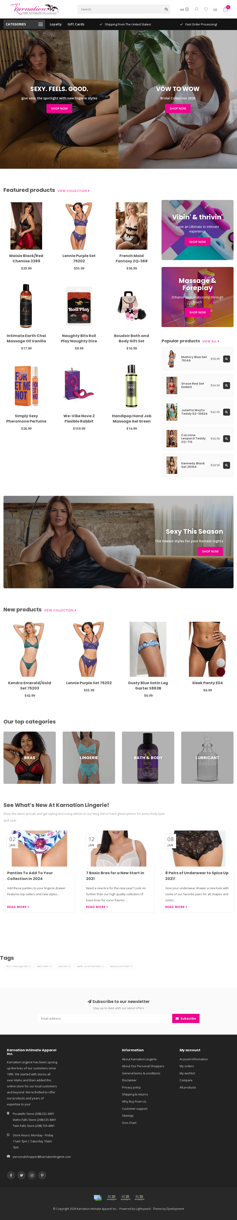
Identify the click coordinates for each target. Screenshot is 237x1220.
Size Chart (129, 1123)
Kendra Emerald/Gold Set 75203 (29, 685)
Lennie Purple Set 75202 (79, 258)
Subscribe (188, 1018)
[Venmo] (139, 1197)
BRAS (7, 734)
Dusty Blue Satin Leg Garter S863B (148, 685)
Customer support (134, 1109)
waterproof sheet (121, 966)
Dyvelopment (175, 1209)
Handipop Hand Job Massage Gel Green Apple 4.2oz (131, 421)
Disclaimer (129, 1080)
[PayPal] (125, 1197)
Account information (194, 1059)
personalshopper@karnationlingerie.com (42, 1157)
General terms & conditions (141, 1073)
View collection (72, 191)
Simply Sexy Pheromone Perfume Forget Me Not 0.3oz (26, 421)
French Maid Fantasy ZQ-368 (132, 258)
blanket (64, 966)
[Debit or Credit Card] (111, 1197)
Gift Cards (76, 24)
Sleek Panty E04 (207, 683)
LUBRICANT (188, 734)
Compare (186, 1080)
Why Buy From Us (134, 1101)
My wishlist (187, 1073)
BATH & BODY (131, 734)
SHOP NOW (59, 108)
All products (188, 1087)
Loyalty (56, 24)
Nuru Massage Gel (18, 966)
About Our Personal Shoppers (143, 1066)
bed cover (44, 966)
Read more (17, 907)
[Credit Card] (97, 1197)
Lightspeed (143, 1209)
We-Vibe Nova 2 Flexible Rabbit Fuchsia (79, 421)
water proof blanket (90, 966)
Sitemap (128, 1115)
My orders (187, 1066)
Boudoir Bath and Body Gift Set (131, 338)
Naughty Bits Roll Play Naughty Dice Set (79, 341)
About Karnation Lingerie (139, 1059)
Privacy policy (131, 1087)
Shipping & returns (135, 1094)
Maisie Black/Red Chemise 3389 (26, 258)
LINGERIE (69, 734)
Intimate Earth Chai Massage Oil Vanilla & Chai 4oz (26, 341)
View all (210, 341)
